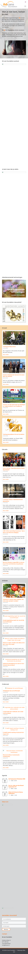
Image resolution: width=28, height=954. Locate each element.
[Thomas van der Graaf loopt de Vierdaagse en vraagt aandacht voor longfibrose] (14, 402)
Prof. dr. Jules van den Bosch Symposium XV (16, 786)
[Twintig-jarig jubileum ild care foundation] (14, 431)
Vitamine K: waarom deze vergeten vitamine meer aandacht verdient (13, 600)
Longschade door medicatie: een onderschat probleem (13, 712)
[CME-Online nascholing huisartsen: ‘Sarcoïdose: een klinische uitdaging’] (14, 528)
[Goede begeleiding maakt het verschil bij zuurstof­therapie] (14, 617)
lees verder (6, 354)
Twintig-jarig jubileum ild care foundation (13, 434)
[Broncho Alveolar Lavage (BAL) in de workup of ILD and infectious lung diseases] (14, 559)
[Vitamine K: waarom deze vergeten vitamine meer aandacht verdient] (14, 597)
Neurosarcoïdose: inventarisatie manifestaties (11, 756)
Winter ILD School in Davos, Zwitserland (15, 792)
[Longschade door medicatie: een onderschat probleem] (14, 709)
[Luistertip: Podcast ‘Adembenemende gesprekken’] (14, 497)
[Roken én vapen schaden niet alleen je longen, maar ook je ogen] (14, 640)
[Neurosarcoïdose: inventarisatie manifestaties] (14, 752)
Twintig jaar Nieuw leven (9, 347)
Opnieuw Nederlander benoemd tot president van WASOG (14, 375)
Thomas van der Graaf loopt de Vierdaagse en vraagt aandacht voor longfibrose (14, 405)
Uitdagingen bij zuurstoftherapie (11, 691)
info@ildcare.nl (6, 945)
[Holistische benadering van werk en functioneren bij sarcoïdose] (14, 661)
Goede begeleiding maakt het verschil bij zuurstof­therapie (13, 621)
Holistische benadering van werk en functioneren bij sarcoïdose (13, 664)
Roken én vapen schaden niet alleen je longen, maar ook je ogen (14, 643)
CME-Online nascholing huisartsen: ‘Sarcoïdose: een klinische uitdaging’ (14, 532)
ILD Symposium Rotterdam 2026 (16, 779)
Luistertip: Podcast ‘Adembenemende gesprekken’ (13, 500)
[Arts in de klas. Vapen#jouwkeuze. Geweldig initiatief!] (14, 465)
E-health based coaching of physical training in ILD (13, 733)
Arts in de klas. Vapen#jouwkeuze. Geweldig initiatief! (14, 469)
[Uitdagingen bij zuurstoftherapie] (14, 688)
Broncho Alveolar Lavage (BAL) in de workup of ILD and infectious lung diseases (14, 563)
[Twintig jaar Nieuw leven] (14, 344)
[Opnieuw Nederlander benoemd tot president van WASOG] (14, 372)
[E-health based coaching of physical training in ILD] (14, 730)
